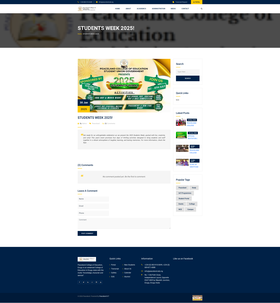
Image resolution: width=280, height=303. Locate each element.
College (192, 204)
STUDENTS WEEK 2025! (95, 118)
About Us (127, 269)
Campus (190, 209)
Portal (197, 2)
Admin (83, 123)
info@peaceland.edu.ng (106, 2)
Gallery (113, 273)
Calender (127, 273)
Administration (158, 9)
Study (194, 188)
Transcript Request (181, 2)
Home (117, 9)
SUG (113, 277)
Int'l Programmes (185, 193)
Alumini (127, 277)
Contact (185, 9)
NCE (177, 100)
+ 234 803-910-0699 (86, 2)
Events (181, 204)
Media (173, 9)
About (128, 9)
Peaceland (96, 123)
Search (188, 78)
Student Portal (184, 199)
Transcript (115, 269)
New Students (129, 265)
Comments (110, 123)
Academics (141, 9)
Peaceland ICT (104, 296)
